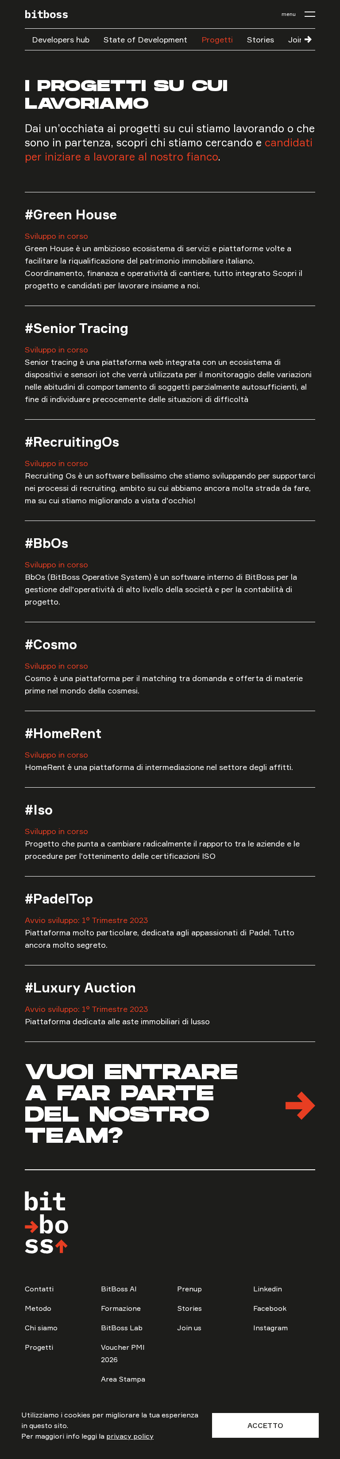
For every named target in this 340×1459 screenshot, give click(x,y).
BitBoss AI (119, 1288)
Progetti (217, 39)
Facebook (269, 1308)
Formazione (121, 1308)
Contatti (39, 1288)
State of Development (145, 39)
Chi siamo (41, 1327)
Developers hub (60, 39)
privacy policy (130, 1436)
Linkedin (267, 1288)
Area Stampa (123, 1379)
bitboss (46, 14)
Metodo (38, 1308)
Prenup (189, 1288)
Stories (260, 39)
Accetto (265, 1425)
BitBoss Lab (122, 1327)
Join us (189, 1327)
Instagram (270, 1327)
